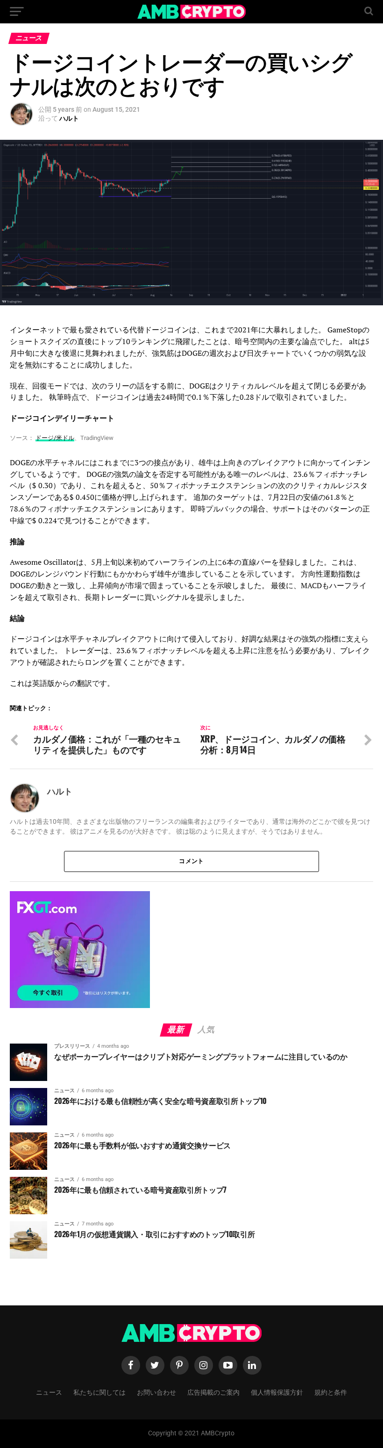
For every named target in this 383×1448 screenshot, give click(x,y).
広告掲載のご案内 (213, 1392)
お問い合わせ (156, 1392)
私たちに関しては (99, 1392)
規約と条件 (330, 1392)
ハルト (69, 118)
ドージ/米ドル (54, 437)
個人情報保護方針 (277, 1392)
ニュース (49, 1392)
